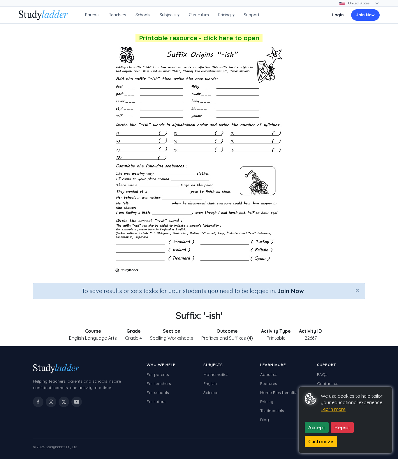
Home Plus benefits (278, 392)
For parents (158, 374)
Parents (92, 14)
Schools (142, 14)
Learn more (333, 409)
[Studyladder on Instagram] (51, 402)
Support (251, 14)
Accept (316, 427)
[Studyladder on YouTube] (76, 402)
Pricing (226, 15)
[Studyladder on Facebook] (38, 402)
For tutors (156, 401)
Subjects (169, 15)
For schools (158, 392)
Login (338, 14)
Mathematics (215, 374)
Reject (342, 427)
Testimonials (272, 410)
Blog (264, 419)
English (210, 383)
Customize (321, 441)
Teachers (117, 14)
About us (268, 374)
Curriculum (199, 14)
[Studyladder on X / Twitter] (64, 402)
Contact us (327, 383)
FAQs (322, 374)
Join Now (365, 14)
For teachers (159, 383)
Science (210, 392)
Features (268, 383)
